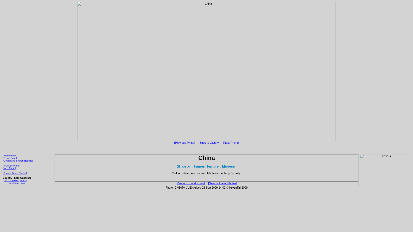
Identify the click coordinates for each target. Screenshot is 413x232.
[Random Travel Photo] (190, 183)
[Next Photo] (231, 142)
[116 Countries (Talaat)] (15, 183)
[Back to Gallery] (209, 142)
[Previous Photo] (184, 142)
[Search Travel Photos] (15, 173)
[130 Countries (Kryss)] (15, 180)
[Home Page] (9, 155)
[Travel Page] (10, 158)
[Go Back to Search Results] (18, 160)
